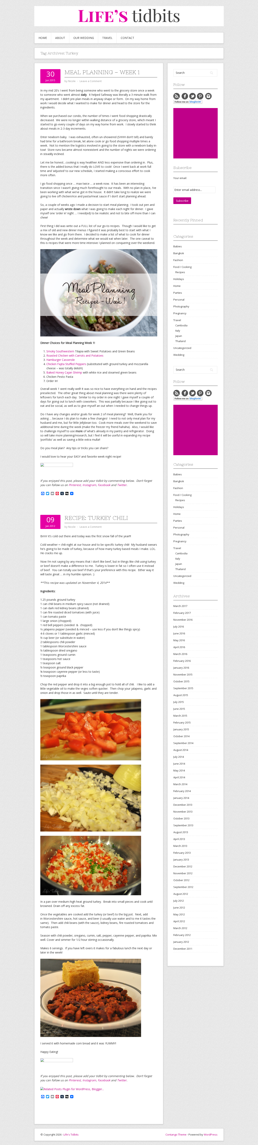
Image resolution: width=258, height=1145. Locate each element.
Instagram (89, 485)
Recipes (180, 272)
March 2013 (180, 846)
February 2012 (182, 935)
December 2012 (182, 866)
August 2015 (180, 695)
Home (42, 38)
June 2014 (179, 763)
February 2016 (182, 661)
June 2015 (179, 709)
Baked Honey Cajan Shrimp (64, 372)
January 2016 (181, 667)
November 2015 (182, 674)
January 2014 (181, 798)
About (60, 38)
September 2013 (183, 825)
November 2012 (182, 873)
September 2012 (183, 887)
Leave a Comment (91, 81)
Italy (177, 330)
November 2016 (182, 619)
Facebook (104, 485)
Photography (181, 306)
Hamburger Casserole (60, 360)
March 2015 (180, 715)
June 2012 (179, 907)
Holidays (178, 279)
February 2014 (182, 791)
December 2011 (182, 948)
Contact (127, 38)
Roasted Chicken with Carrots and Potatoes (74, 355)
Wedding (178, 355)
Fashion (178, 260)
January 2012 (181, 942)
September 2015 (183, 688)
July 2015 (178, 702)
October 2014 (181, 736)
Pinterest (75, 485)
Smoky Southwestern (60, 351)
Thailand (180, 341)
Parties (177, 293)
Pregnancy (179, 313)
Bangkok (178, 253)
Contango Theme (175, 1134)
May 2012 (179, 914)
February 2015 (182, 722)
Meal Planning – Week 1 (102, 72)
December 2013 (182, 805)
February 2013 (182, 853)
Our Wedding (83, 38)
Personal (178, 299)
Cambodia (181, 325)
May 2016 (179, 640)
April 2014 (179, 777)
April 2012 (179, 921)
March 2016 (180, 654)
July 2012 (178, 900)
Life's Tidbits (71, 1134)
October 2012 (181, 880)
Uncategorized (182, 348)
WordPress (210, 1134)
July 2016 (178, 626)
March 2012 (180, 928)
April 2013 (179, 839)
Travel (107, 38)
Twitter (122, 485)
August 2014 (180, 750)
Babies (177, 246)
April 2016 (179, 647)
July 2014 (178, 757)
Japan (178, 336)
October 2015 (181, 681)
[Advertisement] (203, 133)
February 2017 (182, 613)
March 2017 (180, 606)
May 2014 (179, 770)
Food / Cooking (182, 267)
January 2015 (181, 729)
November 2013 (182, 811)
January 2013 (181, 859)
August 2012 (180, 894)
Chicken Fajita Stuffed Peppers (66, 364)
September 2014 (183, 743)
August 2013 (180, 832)
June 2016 (179, 633)
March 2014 (180, 784)
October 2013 (181, 818)
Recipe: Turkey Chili (96, 518)
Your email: (180, 178)
